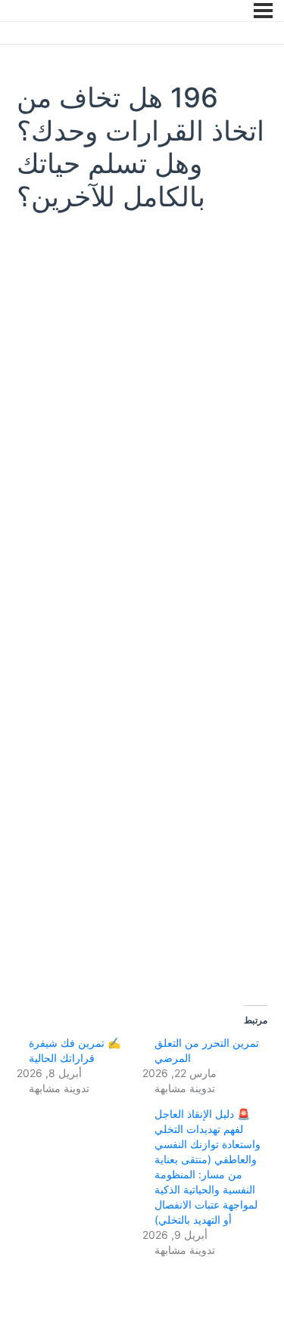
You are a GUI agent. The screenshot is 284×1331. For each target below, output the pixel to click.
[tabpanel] (142, 605)
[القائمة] (263, 10)
